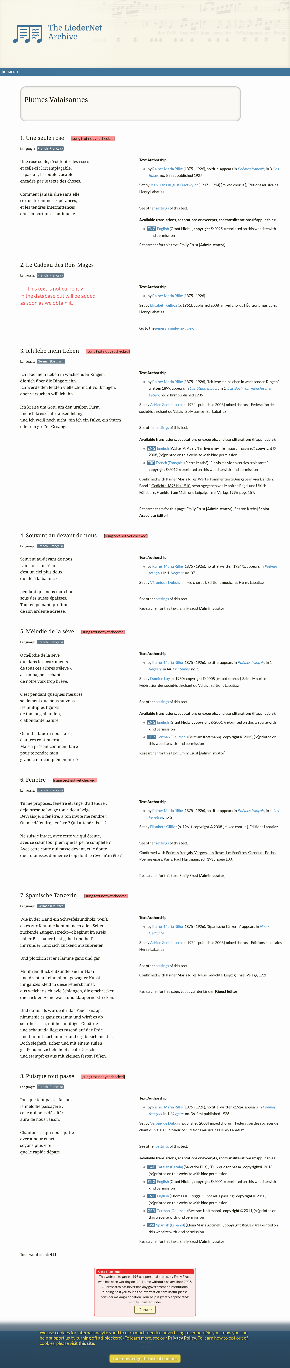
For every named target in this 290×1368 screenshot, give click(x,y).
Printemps (181, 669)
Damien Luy (160, 678)
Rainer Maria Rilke (167, 169)
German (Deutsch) (172, 737)
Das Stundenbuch (203, 388)
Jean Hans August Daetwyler (174, 185)
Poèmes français (251, 169)
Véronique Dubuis (165, 582)
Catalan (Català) (170, 1167)
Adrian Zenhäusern (166, 404)
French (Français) (170, 463)
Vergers (177, 573)
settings (162, 208)
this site (86, 1343)
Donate (145, 1309)
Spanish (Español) (170, 1225)
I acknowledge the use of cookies (145, 1358)
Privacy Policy (182, 1337)
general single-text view (174, 328)
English (163, 228)
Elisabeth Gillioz (163, 305)
